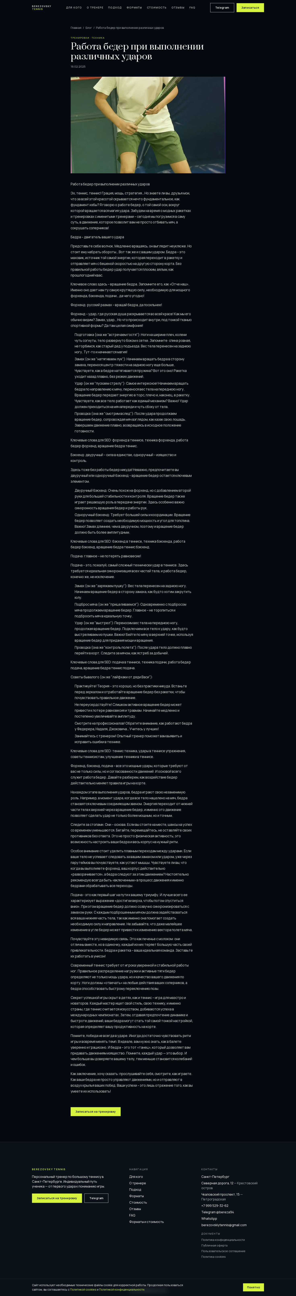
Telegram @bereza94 (217, 1212)
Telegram (222, 7)
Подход (115, 7)
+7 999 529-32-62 (214, 1205)
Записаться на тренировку (96, 1111)
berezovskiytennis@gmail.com (224, 1225)
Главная (76, 28)
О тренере (95, 7)
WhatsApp (209, 1218)
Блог (89, 28)
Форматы (134, 7)
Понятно (253, 1287)
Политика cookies (213, 1257)
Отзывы (178, 7)
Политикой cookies (83, 1289)
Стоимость (157, 7)
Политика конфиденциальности (223, 1240)
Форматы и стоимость (146, 1222)
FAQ (192, 7)
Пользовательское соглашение (223, 1251)
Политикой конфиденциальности (121, 1289)
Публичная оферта (214, 1245)
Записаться (250, 7)
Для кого (74, 7)
